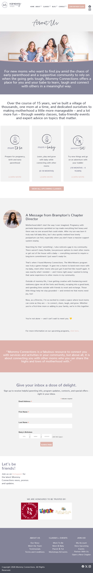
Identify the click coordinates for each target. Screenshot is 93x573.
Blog (54, 6)
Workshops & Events (58, 551)
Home (32, 6)
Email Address (25, 401)
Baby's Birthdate (25, 432)
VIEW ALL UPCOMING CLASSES (46, 188)
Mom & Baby (58, 545)
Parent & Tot (58, 548)
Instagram (17, 473)
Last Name (24, 422)
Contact (62, 6)
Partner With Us (81, 551)
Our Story (35, 542)
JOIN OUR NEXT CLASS (76, 6)
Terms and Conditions (35, 551)
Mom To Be (58, 542)
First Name (24, 412)
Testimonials (34, 548)
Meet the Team (35, 545)
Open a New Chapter (81, 554)
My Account (81, 542)
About (37, 6)
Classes (46, 6)
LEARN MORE (14, 176)
